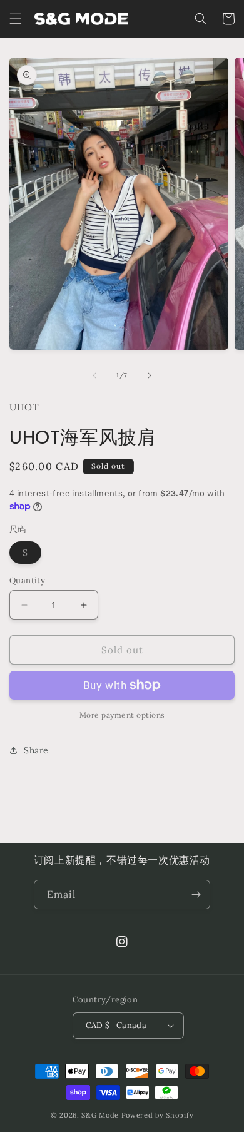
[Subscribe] (196, 894)
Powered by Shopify (157, 1115)
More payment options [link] (122, 715)
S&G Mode (100, 1115)
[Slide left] (94, 375)
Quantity (27, 580)
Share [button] (36, 750)
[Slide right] (149, 375)
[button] (15, 19)
